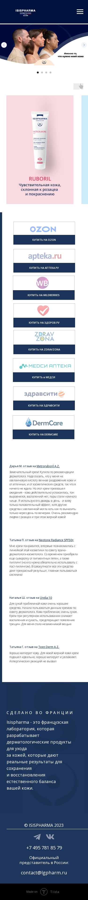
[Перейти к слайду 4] (50, 72)
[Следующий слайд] (84, 45)
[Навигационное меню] (80, 11)
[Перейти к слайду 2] (42, 72)
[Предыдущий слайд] (4, 45)
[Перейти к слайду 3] (46, 72)
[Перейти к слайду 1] (38, 72)
